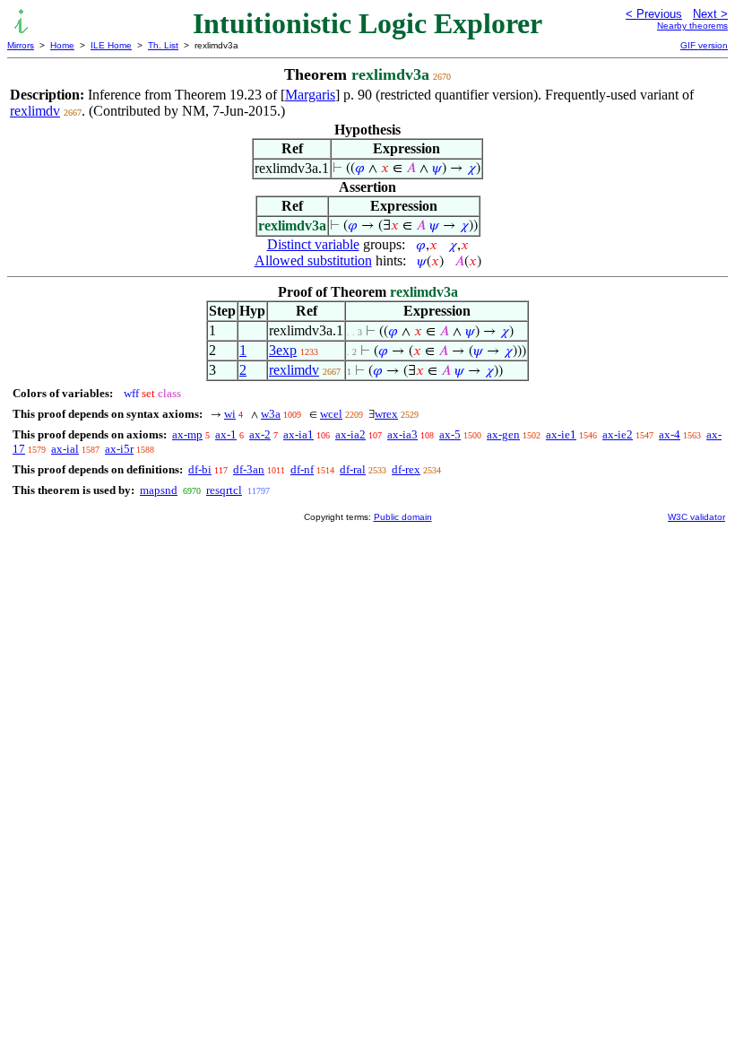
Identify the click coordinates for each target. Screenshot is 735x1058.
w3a (271, 414)
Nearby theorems (692, 25)
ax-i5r (119, 448)
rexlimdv (35, 110)
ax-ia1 (298, 434)
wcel (331, 414)
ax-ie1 (561, 434)
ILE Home (111, 45)
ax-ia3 (402, 434)
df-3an (248, 469)
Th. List (163, 45)
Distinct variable (313, 244)
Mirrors (20, 45)
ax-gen (503, 434)
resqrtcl (224, 490)
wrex (386, 414)
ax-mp (187, 434)
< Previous (654, 14)
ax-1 (226, 434)
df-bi (200, 469)
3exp (283, 350)
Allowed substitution (313, 260)
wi (230, 414)
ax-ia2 (350, 434)
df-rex (406, 469)
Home (62, 45)
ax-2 (260, 434)
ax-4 (669, 434)
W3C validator (696, 517)
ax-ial (65, 448)
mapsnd (158, 490)
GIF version (704, 45)
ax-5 (450, 434)
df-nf (302, 469)
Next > (710, 14)
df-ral (353, 469)
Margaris (310, 94)
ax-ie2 (617, 434)
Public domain (403, 517)
